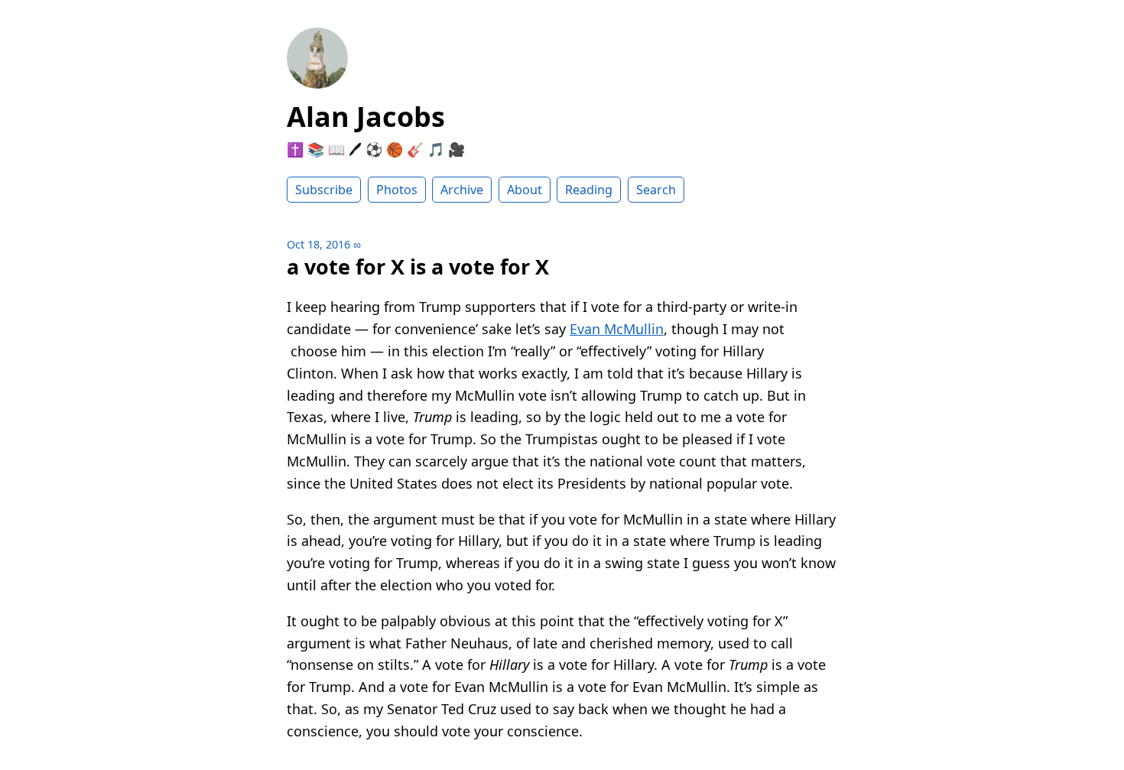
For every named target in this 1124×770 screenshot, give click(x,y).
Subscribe (323, 189)
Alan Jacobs (366, 116)
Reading (588, 189)
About (524, 189)
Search (656, 189)
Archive (461, 189)
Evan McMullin (617, 329)
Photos (396, 189)
